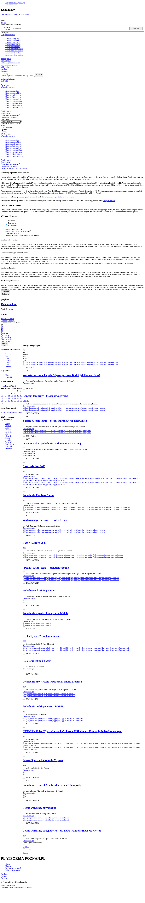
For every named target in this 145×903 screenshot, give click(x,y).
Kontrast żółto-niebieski (13, 53)
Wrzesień (8, 442)
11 (5, 396)
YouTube (11, 168)
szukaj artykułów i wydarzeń (11, 76)
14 (15, 396)
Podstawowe (12, 225)
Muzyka (8, 354)
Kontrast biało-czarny (13, 43)
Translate (17, 123)
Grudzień (8, 448)
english (3, 23)
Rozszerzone (12, 223)
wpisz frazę (9, 28)
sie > (16, 386)
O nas (7, 864)
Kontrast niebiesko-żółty (14, 55)
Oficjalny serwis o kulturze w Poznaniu (15, 14)
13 (12, 396)
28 (15, 401)
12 (9, 396)
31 (2, 403)
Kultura (11, 319)
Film (7, 358)
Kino (7, 375)
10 (2, 396)
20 (12, 398)
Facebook (4, 69)
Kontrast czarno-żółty (13, 47)
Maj (6, 434)
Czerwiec (8, 436)
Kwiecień (8, 432)
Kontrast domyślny (12, 38)
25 (5, 401)
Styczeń (8, 426)
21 (15, 398)
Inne (7, 364)
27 (12, 401)
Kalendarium (9, 304)
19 (9, 398)
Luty (7, 428)
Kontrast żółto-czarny (13, 45)
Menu (3, 126)
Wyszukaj (136, 28)
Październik (9, 444)
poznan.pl (4, 319)
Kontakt (8, 866)
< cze (3, 386)
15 (18, 396)
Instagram (4, 71)
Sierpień (8, 440)
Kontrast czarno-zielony (14, 49)
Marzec (8, 430)
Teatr (7, 356)
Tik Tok (18, 168)
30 (21, 401)
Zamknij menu (6, 59)
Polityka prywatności (13, 870)
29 (18, 401)
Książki (8, 360)
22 (18, 398)
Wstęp (7, 424)
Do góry (26, 853)
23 (21, 398)
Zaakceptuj (5, 294)
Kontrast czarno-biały (13, 41)
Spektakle (8, 377)
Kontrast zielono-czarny (14, 51)
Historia (8, 366)
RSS (30, 168)
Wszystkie (12, 221)
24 (2, 401)
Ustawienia (5, 292)
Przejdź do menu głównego (15, 3)
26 (9, 401)
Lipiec (7, 438)
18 (5, 398)
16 (21, 396)
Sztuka (7, 362)
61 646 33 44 (5, 81)
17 (2, 398)
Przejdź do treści (11, 5)
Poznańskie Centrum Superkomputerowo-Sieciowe (16, 887)
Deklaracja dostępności (13, 868)
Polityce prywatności (66, 197)
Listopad (8, 446)
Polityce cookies (109, 201)
